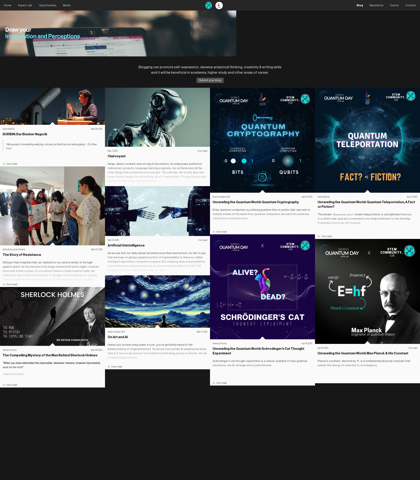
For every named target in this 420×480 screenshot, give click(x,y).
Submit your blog (210, 80)
